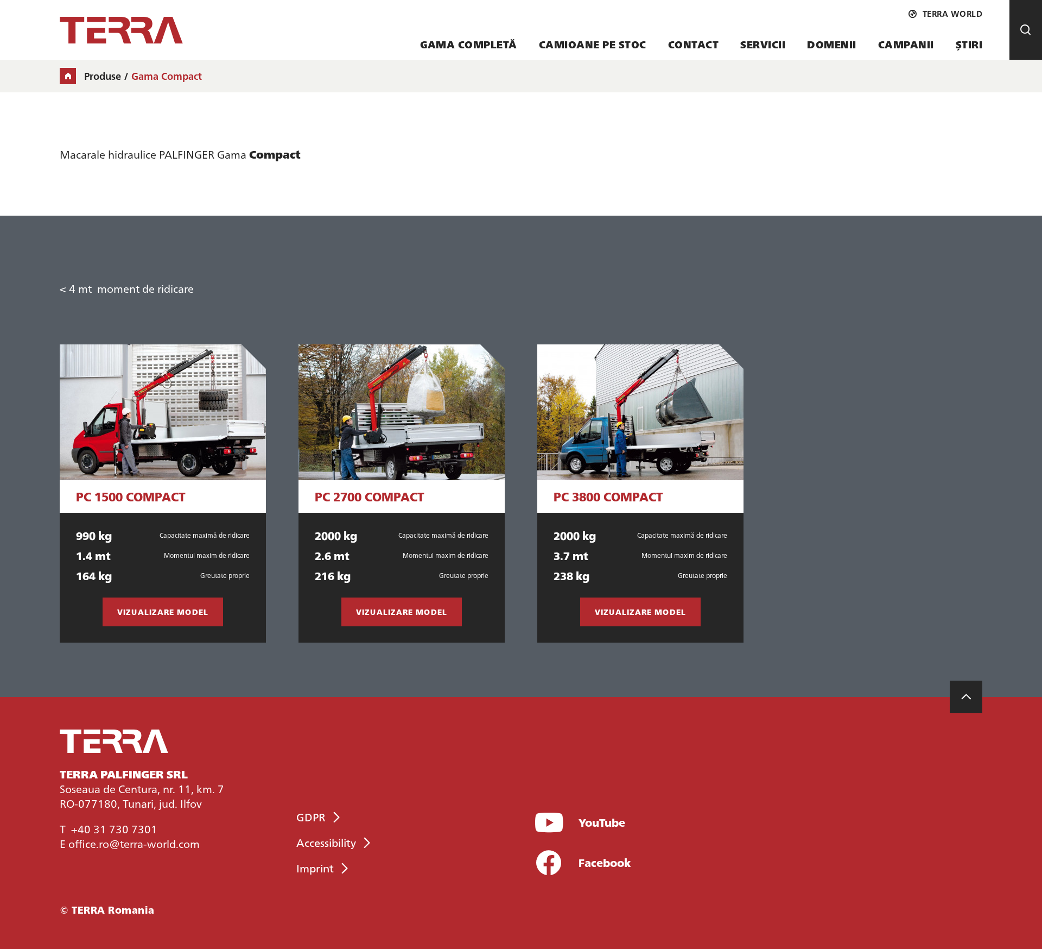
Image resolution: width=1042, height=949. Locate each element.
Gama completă (468, 44)
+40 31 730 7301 (114, 828)
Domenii (831, 44)
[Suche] (1025, 30)
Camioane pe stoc (592, 44)
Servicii (762, 44)
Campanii (906, 44)
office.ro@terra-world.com (134, 843)
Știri (969, 44)
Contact (693, 44)
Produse (102, 76)
